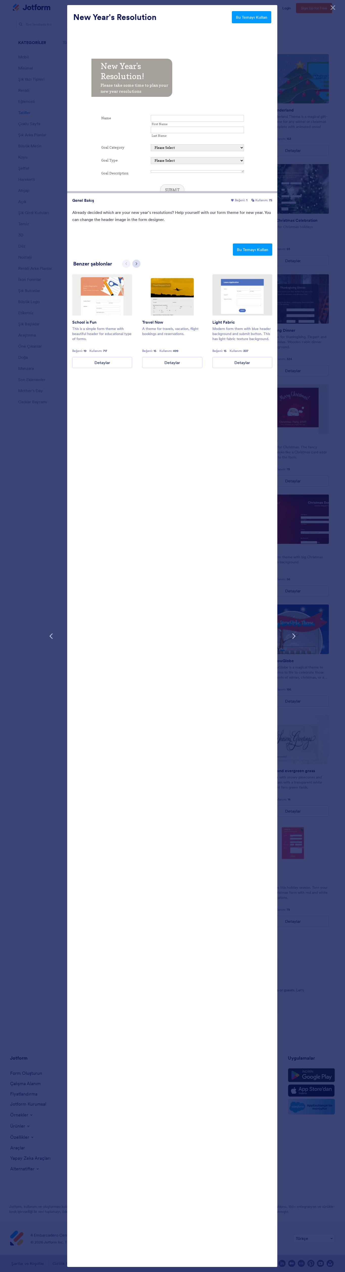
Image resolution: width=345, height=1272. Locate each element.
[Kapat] (332, 7)
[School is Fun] (102, 295)
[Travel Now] (172, 295)
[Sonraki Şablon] (294, 636)
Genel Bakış (83, 200)
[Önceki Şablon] (51, 636)
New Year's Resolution (115, 17)
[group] (102, 321)
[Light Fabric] (242, 295)
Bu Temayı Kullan (251, 17)
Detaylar (102, 362)
